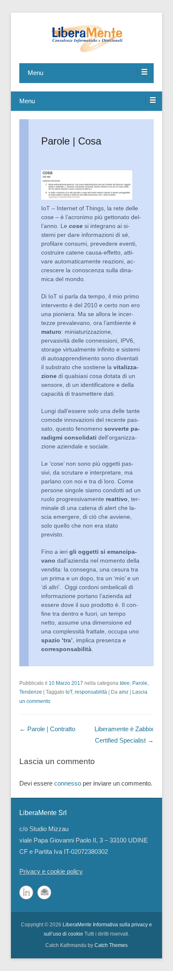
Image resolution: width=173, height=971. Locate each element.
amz (123, 692)
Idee (125, 683)
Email (44, 892)
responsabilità (91, 692)
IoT (69, 692)
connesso (67, 783)
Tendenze (30, 692)
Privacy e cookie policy (51, 871)
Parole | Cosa (71, 141)
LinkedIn (26, 892)
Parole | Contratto (47, 728)
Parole (139, 683)
